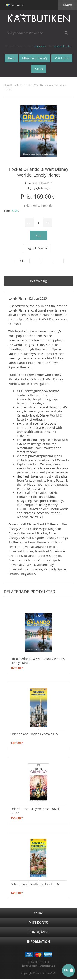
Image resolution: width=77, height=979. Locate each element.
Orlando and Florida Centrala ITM (34, 734)
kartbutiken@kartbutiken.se (38, 965)
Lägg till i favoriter (37, 248)
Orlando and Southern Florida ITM (35, 884)
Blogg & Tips (20, 15)
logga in (40, 46)
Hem (7, 85)
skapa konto (62, 46)
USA (15, 211)
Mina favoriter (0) (34, 58)
